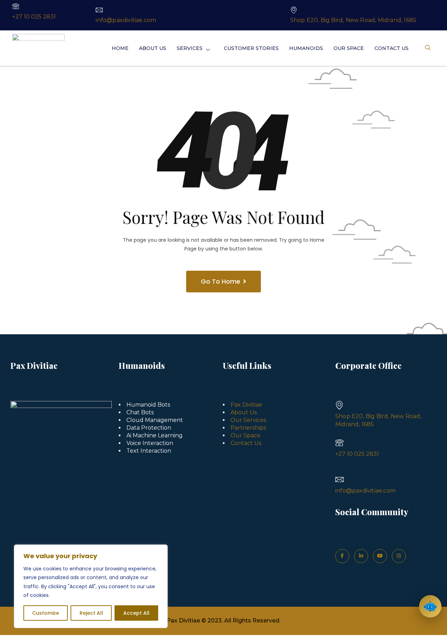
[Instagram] (399, 556)
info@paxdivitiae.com (126, 20)
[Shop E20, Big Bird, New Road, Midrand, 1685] (293, 9)
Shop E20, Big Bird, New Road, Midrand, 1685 (353, 20)
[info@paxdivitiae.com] (99, 9)
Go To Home (220, 281)
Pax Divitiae (246, 404)
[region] (91, 586)
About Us (152, 48)
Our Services (248, 420)
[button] (428, 48)
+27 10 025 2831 (34, 16)
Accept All (136, 613)
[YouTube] (380, 556)
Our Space (349, 48)
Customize (45, 613)
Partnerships (248, 427)
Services (190, 48)
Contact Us (391, 48)
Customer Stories (251, 48)
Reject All (91, 613)
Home (120, 48)
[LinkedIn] (361, 556)
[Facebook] (342, 556)
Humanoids (306, 48)
